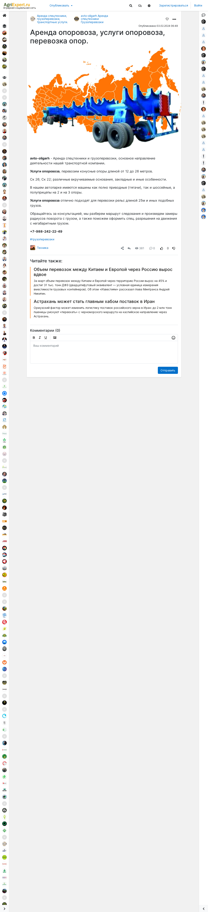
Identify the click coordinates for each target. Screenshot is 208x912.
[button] (140, 5)
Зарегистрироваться (173, 5)
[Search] (131, 5)
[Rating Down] (174, 248)
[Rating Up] (162, 248)
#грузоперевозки (42, 239)
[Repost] (129, 248)
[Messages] (140, 5)
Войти (198, 5)
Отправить (167, 370)
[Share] (122, 248)
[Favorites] (167, 19)
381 (141, 248)
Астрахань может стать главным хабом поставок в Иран (94, 301)
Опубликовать (59, 5)
